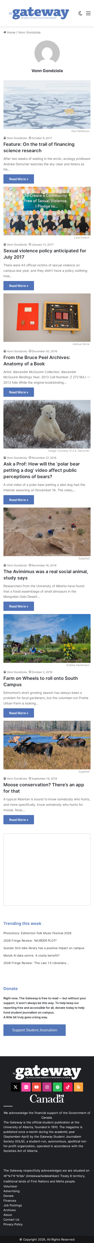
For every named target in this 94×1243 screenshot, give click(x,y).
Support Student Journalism (34, 1030)
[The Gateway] (39, 13)
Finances (9, 1200)
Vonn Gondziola (47, 70)
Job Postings (12, 1205)
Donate (8, 1196)
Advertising (11, 1191)
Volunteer (10, 1186)
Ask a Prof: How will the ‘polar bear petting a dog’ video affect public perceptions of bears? (41, 470)
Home (11, 32)
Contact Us (11, 1219)
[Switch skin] (80, 15)
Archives (9, 1210)
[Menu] (88, 15)
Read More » (18, 179)
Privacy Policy (13, 1224)
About (7, 1215)
